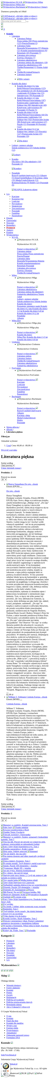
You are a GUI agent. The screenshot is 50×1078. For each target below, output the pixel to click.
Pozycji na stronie (8, 477)
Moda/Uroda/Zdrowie (27, 180)
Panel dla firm (12, 1021)
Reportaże (23, 53)
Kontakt (9, 990)
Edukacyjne (37, 93)
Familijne (21, 392)
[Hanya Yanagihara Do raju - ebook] (22, 484)
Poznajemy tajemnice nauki (29, 306)
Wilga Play (22, 337)
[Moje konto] (2, 24)
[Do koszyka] (7, 692)
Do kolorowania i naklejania (32, 116)
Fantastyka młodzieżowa (29, 65)
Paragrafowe (22, 394)
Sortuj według (7, 463)
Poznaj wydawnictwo (26, 249)
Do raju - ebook (13, 491)
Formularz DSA (13, 1037)
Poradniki (21, 316)
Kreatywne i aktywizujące (29, 107)
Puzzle (33, 110)
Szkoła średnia (41, 301)
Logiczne (21, 384)
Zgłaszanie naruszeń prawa (17, 1035)
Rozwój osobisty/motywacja (26, 175)
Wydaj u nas (11, 1025)
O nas (8, 1016)
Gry (8, 960)
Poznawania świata (32, 134)
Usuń (8, 445)
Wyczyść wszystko (9, 450)
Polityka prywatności (15, 1000)
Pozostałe (35, 53)
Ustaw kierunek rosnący (11, 468)
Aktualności (11, 1033)
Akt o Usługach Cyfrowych (18, 1007)
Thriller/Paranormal (26, 67)
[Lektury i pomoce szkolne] (16, 155)
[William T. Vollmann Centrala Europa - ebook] (26, 697)
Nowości (10, 953)
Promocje (10, 941)
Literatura (10, 943)
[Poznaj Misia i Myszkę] (22, 141)
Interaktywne (24, 95)
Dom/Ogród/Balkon (25, 178)
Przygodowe (22, 387)
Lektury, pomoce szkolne (27, 299)
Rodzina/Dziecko (20, 183)
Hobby (35, 183)
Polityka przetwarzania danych (19, 1002)
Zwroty (9, 995)
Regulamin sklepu (14, 1004)
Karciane (21, 382)
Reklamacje (11, 997)
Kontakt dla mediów (15, 1023)
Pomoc (9, 992)
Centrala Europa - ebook (16, 704)
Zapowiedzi (11, 957)
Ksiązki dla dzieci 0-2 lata (32, 307)
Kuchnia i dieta (23, 415)
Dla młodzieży (33, 161)
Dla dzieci (18, 161)
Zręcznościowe (23, 389)
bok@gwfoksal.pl (8, 1055)
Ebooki (9, 945)
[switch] (5, 1074)
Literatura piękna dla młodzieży (32, 62)
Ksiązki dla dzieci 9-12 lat (28, 313)
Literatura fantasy (24, 358)
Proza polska (24, 41)
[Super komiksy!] (17, 168)
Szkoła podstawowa (22, 148)
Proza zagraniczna (36, 254)
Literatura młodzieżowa (27, 289)
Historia (41, 261)
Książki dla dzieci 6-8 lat (33, 311)
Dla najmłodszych (26, 91)
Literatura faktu (23, 258)
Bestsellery (11, 948)
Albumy (20, 318)
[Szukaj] (27, 21)
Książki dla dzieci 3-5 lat (37, 337)
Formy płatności (13, 988)
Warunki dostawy (13, 985)
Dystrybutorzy (12, 1030)
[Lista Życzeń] (2, 26)
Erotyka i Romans (26, 58)
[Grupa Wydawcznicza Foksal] (19, 17)
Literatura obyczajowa (26, 268)
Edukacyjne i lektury (28, 131)
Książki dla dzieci (24, 304)
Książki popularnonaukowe (34, 50)
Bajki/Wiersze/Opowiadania (31, 88)
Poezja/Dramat (29, 43)
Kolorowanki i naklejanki (30, 103)
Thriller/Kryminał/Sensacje (28, 273)
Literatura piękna (24, 251)
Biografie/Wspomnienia (29, 48)
